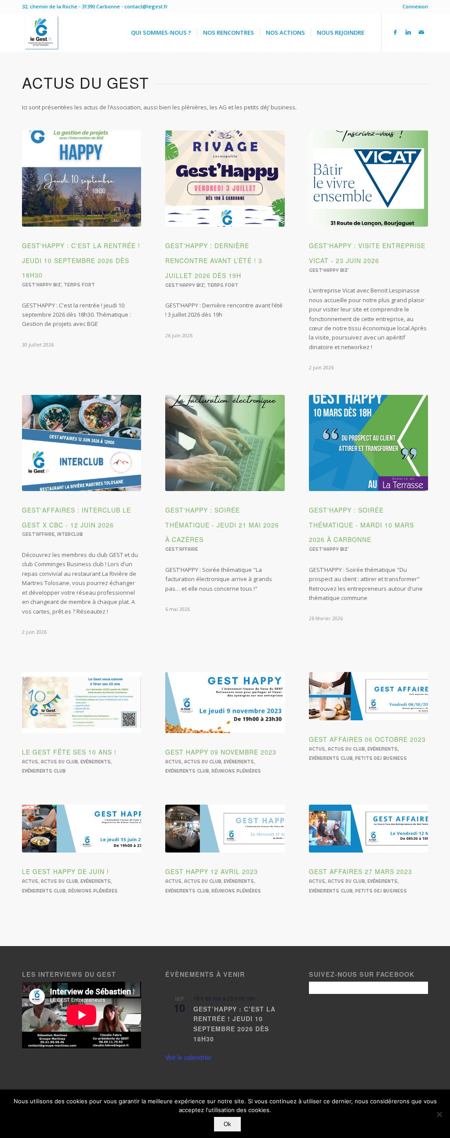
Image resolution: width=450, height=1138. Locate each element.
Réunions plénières (236, 771)
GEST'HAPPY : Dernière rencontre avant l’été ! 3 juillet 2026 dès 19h (213, 260)
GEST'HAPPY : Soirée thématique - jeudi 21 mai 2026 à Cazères (222, 525)
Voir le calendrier (188, 1057)
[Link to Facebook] (395, 32)
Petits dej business (381, 758)
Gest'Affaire (38, 534)
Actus (30, 762)
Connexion (415, 6)
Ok (227, 1124)
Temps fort (79, 285)
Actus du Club (59, 762)
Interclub (70, 534)
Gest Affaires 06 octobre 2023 (367, 739)
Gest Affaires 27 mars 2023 (360, 871)
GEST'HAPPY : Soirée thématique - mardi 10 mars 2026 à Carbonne (361, 525)
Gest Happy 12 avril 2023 (211, 871)
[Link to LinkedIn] (408, 32)
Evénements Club (43, 771)
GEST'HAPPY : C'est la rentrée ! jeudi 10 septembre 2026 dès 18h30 (81, 260)
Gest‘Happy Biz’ (42, 285)
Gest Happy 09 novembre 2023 (220, 752)
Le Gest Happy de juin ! (65, 871)
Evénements (95, 762)
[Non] (439, 1114)
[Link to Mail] (421, 32)
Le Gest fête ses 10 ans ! (69, 752)
